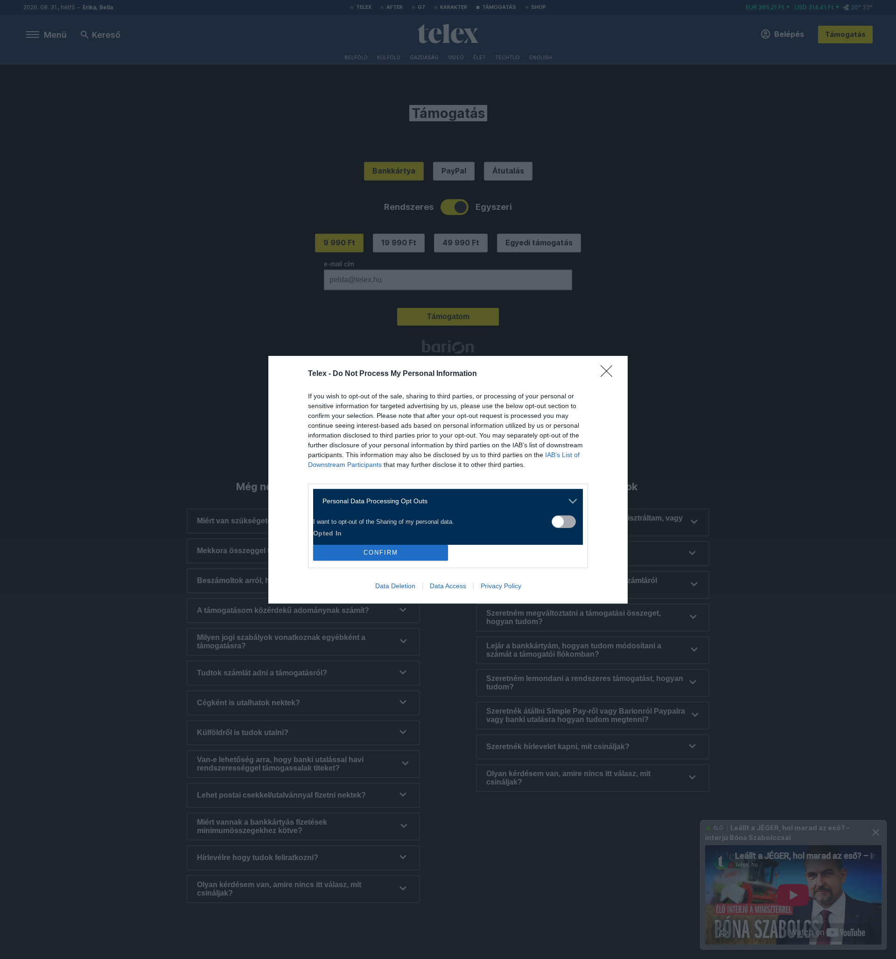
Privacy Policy (501, 586)
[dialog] (448, 480)
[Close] (609, 374)
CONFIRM (381, 552)
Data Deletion (395, 586)
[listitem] (444, 501)
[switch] (564, 521)
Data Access (448, 586)
